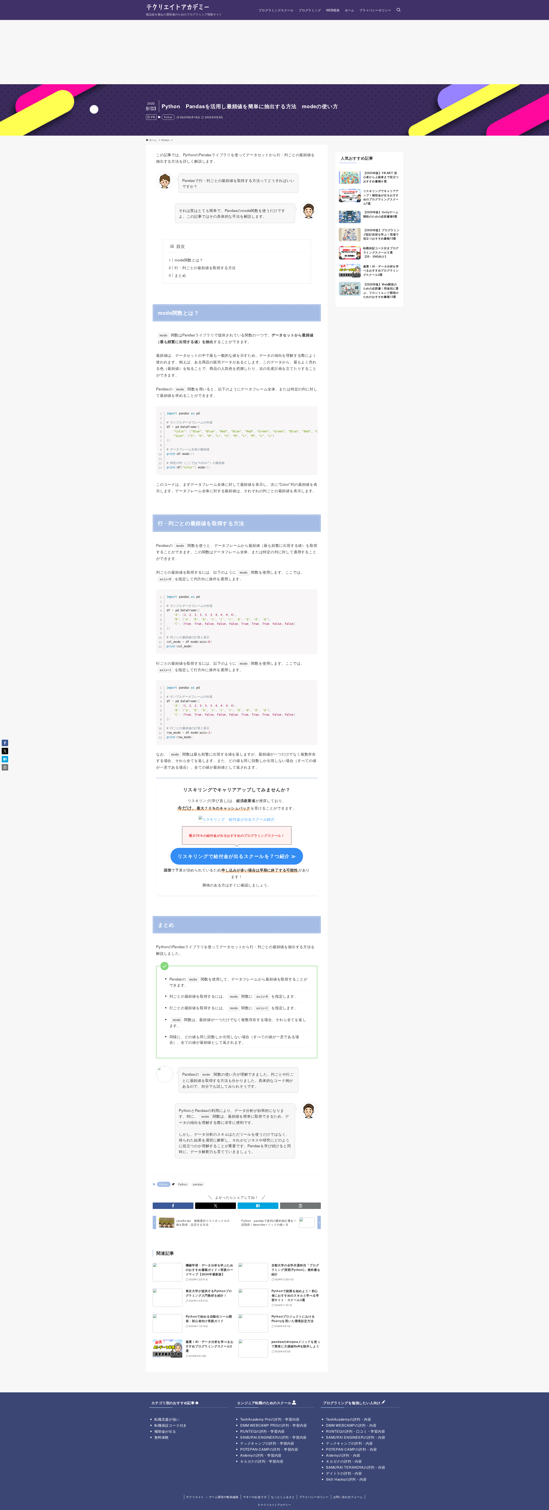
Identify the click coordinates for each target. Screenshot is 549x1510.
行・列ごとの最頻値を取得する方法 (205, 267)
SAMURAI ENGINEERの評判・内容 (355, 1437)
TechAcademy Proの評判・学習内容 (269, 1419)
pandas (198, 1184)
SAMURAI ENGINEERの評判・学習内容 (273, 1437)
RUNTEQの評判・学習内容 (262, 1431)
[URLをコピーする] (300, 1206)
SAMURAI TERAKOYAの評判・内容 (355, 1467)
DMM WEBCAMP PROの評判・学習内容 (273, 1425)
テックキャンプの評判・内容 (349, 1443)
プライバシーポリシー (314, 1497)
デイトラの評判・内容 (344, 1473)
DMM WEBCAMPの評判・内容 (351, 1425)
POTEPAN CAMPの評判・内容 (351, 1449)
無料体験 (161, 1437)
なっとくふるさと (283, 1497)
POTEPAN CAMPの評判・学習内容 (269, 1449)
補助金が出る (165, 1431)
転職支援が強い (167, 1419)
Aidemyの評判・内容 (343, 1455)
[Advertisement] (274, 52)
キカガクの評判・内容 (344, 1461)
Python (168, 117)
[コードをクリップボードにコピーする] (312, 415)
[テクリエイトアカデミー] (177, 7)
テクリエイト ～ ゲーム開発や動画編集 (212, 1497)
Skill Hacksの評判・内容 (346, 1479)
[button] (173, 1206)
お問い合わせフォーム (348, 1497)
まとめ (180, 275)
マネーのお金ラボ (255, 1497)
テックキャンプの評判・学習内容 (267, 1443)
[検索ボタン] (398, 10)
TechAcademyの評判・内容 (348, 1419)
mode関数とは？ (189, 259)
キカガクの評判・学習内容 (262, 1461)
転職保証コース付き (170, 1425)
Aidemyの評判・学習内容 (261, 1455)
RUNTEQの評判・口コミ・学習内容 (355, 1431)
